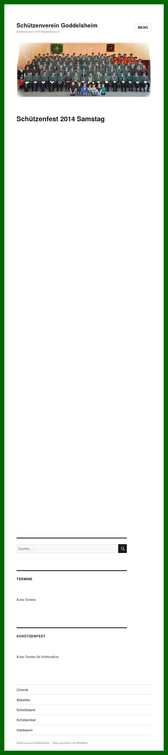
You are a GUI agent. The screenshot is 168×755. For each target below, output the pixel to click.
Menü (143, 27)
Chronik (22, 689)
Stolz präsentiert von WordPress (70, 743)
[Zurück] (28, 592)
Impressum (25, 730)
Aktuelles (23, 699)
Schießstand (26, 709)
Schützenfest (26, 720)
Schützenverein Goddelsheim (57, 25)
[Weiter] (116, 592)
